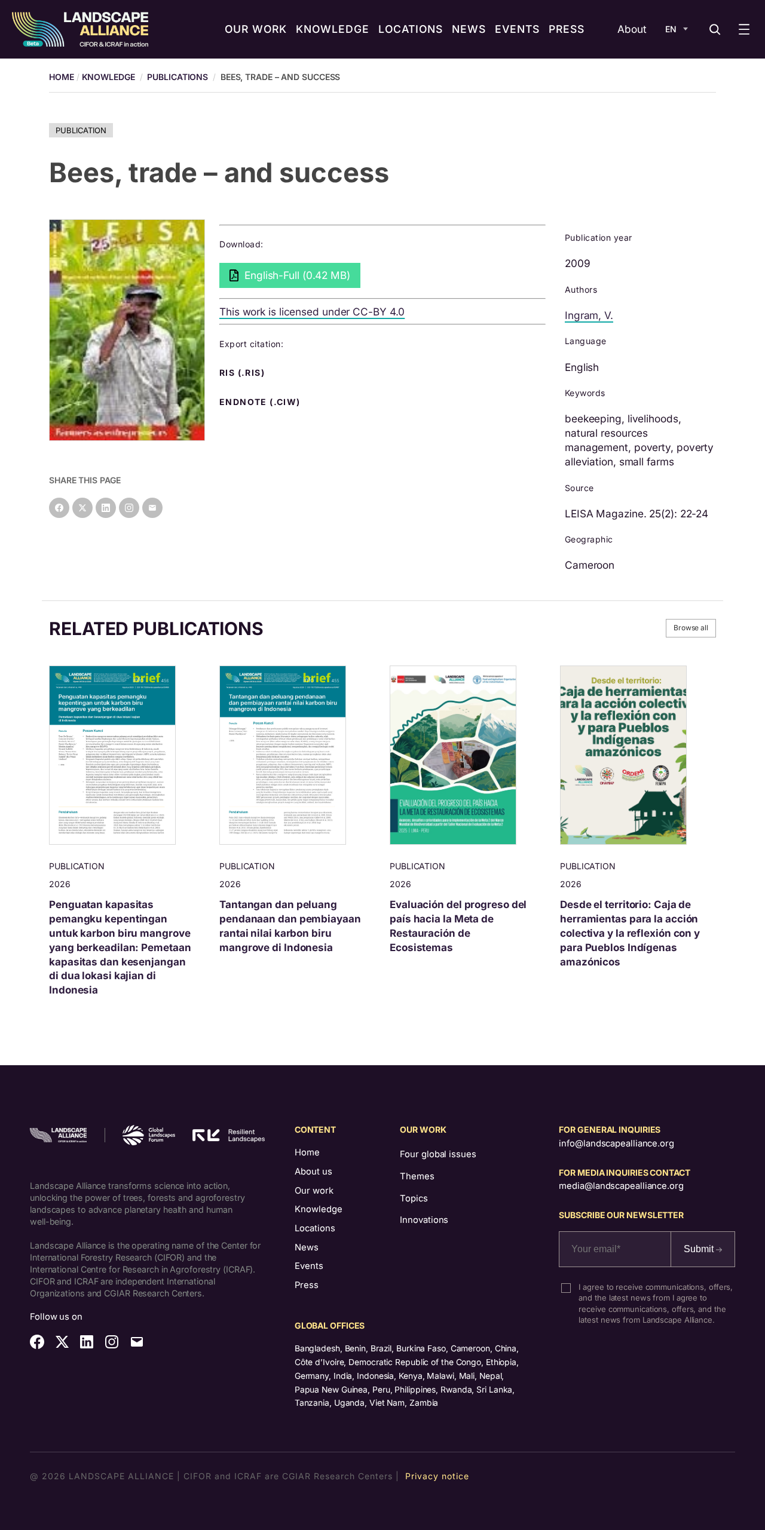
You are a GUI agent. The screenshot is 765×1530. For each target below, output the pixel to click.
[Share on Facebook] (59, 508)
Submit (700, 1249)
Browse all (691, 627)
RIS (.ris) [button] (243, 373)
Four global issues (438, 1154)
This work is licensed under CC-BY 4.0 (312, 311)
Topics (413, 1198)
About (632, 29)
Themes (417, 1176)
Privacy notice (437, 1476)
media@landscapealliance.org (621, 1186)
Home (307, 1152)
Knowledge (108, 77)
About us (313, 1171)
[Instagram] (129, 508)
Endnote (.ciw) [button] (261, 402)
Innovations (424, 1220)
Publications (177, 77)
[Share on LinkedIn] (106, 508)
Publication (81, 130)
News (307, 1247)
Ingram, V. (589, 315)
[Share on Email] (152, 508)
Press (307, 1285)
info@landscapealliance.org (616, 1143)
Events (309, 1266)
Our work (314, 1190)
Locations (315, 1228)
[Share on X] (82, 508)
